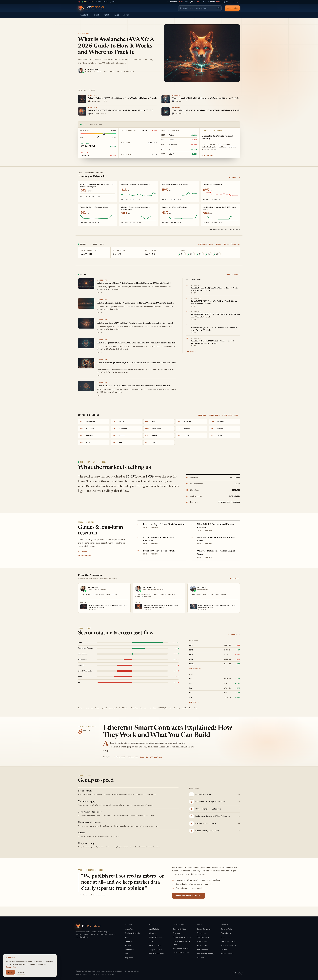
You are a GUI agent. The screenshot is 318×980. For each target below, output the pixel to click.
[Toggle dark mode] (234, 2)
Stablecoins (202, 244)
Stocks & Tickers (155, 937)
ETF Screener (202, 949)
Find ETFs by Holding (205, 953)
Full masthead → (234, 579)
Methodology (226, 937)
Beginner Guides (179, 929)
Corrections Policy (228, 941)
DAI (209, 254)
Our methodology (84, 555)
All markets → (234, 177)
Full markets (232, 635)
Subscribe (233, 8)
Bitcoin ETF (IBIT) (155, 945)
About (126, 15)
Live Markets (154, 929)
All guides (82, 552)
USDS (200, 254)
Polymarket (219, 229)
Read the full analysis (151, 757)
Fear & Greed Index (156, 953)
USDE (217, 254)
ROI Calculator (203, 941)
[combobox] (199, 8)
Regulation (129, 957)
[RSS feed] (238, 2)
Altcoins (128, 945)
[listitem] (128, 642)
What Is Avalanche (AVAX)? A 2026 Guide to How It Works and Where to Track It (116, 46)
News (96, 15)
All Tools (200, 957)
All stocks (193, 668)
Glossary (176, 933)
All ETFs (192, 702)
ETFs (151, 941)
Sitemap (111, 974)
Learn (116, 15)
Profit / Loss (201, 933)
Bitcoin (127, 937)
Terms (85, 974)
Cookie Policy (94, 974)
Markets (84, 15)
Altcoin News (84, 33)
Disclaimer (225, 949)
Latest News (129, 929)
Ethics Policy (226, 933)
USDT (182, 254)
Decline (21, 972)
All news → (191, 352)
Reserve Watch (215, 244)
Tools (106, 15)
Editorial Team (227, 953)
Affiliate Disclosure (228, 945)
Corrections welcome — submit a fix (189, 888)
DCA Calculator (203, 937)
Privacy (78, 974)
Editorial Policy (227, 929)
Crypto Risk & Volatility (182, 937)
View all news (233, 274)
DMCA (103, 974)
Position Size (202, 945)
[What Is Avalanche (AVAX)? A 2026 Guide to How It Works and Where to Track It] (202, 53)
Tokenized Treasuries (231, 244)
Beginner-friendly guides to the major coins (219, 415)
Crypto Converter (204, 929)
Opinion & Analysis (132, 933)
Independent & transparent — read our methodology (196, 880)
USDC (191, 254)
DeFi (126, 953)
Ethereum (128, 941)
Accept (10, 972)
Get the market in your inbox (187, 896)
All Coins (152, 933)
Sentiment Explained (181, 948)
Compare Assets (155, 949)
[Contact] (240, 973)
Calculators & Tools (181, 952)
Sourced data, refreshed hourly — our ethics (192, 884)
